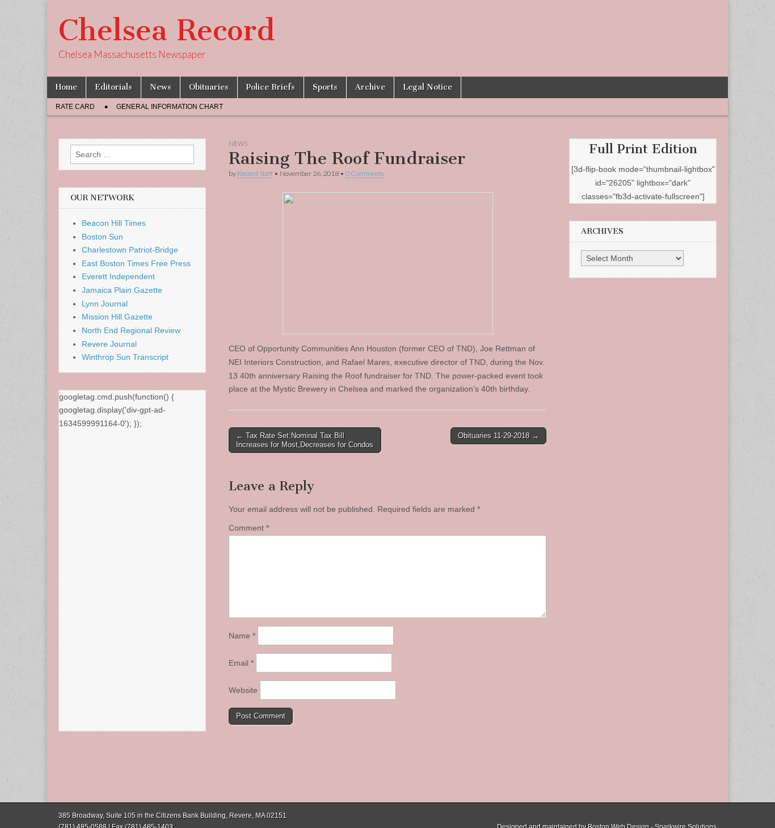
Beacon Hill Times (114, 223)
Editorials (113, 87)
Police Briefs (270, 87)
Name (242, 635)
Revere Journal (109, 343)
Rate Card (75, 107)
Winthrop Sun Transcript (125, 357)
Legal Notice (427, 87)
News (160, 87)
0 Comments (365, 173)
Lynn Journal (105, 303)
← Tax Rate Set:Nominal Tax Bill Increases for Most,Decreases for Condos (304, 440)
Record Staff (255, 173)
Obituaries (209, 87)
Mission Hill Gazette (117, 316)
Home (66, 87)
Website (243, 690)
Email (241, 662)
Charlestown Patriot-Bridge (130, 249)
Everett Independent (118, 276)
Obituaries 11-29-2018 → (498, 435)
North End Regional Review (131, 330)
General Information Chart (169, 107)
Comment (249, 527)
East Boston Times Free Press (136, 263)
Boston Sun (102, 236)
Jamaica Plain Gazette (122, 290)
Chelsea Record (166, 30)
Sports (325, 87)
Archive (370, 87)
